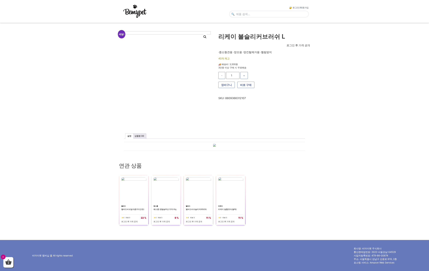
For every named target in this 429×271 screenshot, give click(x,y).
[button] (205, 37)
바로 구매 (246, 85)
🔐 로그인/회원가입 (299, 7)
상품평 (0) (139, 136)
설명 (129, 136)
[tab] (129, 136)
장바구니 (226, 85)
